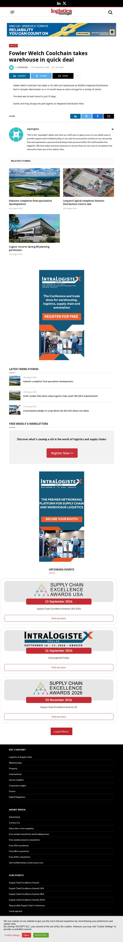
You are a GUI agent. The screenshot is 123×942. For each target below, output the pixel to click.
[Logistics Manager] (61, 12)
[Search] (110, 12)
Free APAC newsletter (19, 857)
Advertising (14, 817)
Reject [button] (26, 935)
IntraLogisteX (15, 911)
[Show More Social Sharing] (77, 76)
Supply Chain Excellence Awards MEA (26, 894)
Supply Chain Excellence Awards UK (58, 707)
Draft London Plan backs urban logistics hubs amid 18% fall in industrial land (60, 396)
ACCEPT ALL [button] (41, 935)
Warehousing (15, 762)
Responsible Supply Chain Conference (27, 905)
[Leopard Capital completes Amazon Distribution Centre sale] (88, 182)
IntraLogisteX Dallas (58, 657)
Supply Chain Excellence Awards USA (26, 888)
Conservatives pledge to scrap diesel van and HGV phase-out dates (56, 410)
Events (12, 791)
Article (13, 46)
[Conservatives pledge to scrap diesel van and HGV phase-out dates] (14, 410)
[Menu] (12, 12)
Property (13, 768)
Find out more (59, 618)
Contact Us (14, 822)
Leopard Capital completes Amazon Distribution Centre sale (83, 202)
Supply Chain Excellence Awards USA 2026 (59, 608)
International (15, 774)
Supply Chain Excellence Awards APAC (27, 899)
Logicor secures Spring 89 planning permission (29, 248)
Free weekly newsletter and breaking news (29, 834)
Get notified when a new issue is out (26, 862)
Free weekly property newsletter (24, 839)
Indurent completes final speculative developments (30, 202)
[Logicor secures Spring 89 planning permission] (34, 228)
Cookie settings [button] (12, 935)
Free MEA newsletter (19, 851)
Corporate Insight (17, 785)
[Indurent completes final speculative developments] (34, 182)
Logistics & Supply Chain (20, 757)
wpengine (23, 67)
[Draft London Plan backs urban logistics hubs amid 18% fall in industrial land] (14, 395)
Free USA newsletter (19, 845)
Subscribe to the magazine (21, 828)
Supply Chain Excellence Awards (24, 882)
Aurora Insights (16, 780)
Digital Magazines (17, 797)
